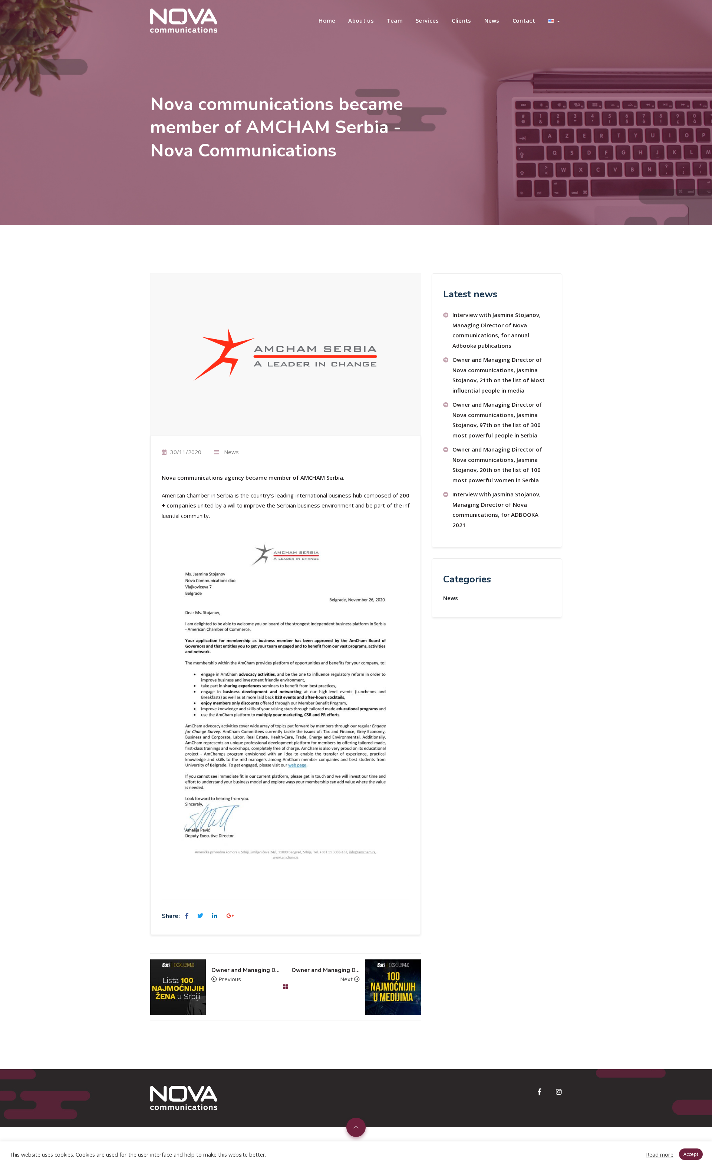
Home (327, 20)
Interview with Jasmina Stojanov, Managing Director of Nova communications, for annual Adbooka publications (496, 330)
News (492, 20)
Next (347, 979)
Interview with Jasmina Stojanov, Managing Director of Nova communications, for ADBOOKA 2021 (496, 509)
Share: (171, 916)
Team (395, 20)
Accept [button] (690, 1154)
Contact (523, 20)
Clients (461, 20)
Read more (659, 1154)
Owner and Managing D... (245, 970)
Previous (229, 979)
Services (427, 20)
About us (360, 20)
